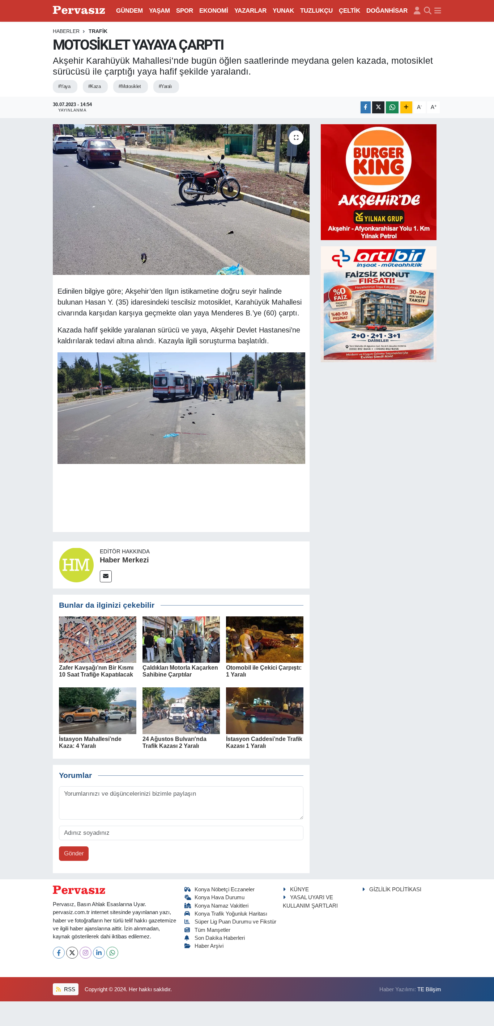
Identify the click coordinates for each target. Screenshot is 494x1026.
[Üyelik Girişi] (417, 11)
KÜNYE (299, 889)
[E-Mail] (106, 576)
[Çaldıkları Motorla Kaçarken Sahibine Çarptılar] (181, 639)
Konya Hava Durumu (219, 897)
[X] (72, 953)
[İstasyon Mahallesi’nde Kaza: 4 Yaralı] (97, 710)
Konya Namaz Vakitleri (221, 906)
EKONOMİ (213, 10)
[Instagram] (85, 953)
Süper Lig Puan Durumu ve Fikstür (235, 922)
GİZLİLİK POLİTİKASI (395, 889)
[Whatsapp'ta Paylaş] (392, 107)
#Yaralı (165, 86)
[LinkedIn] (99, 953)
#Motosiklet (130, 86)
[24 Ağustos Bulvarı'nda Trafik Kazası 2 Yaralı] (181, 710)
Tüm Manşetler (212, 930)
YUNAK (283, 10)
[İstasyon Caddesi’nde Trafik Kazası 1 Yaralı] (264, 710)
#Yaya (64, 86)
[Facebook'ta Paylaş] (366, 107)
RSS (69, 989)
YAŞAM (159, 10)
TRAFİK (98, 31)
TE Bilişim (429, 989)
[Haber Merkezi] (76, 564)
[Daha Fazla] (406, 107)
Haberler (66, 31)
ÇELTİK (349, 10)
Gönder (74, 853)
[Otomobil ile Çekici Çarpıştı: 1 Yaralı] (264, 639)
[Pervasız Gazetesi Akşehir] (80, 10)
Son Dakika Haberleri (220, 938)
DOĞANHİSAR (387, 10)
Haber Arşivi (209, 946)
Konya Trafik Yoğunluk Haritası (231, 914)
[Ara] (427, 11)
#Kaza (94, 86)
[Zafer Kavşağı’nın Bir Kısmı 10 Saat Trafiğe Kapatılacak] (97, 639)
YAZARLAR (250, 10)
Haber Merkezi (124, 560)
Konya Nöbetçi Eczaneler (225, 889)
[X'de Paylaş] (378, 107)
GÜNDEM (129, 10)
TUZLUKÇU (316, 10)
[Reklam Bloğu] (378, 181)
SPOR (184, 10)
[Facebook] (59, 953)
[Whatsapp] (112, 953)
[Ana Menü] (437, 11)
